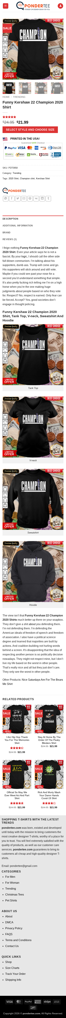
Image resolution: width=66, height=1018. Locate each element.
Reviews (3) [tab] (10, 239)
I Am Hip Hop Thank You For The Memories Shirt (17, 740)
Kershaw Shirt (43, 178)
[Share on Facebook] (12, 198)
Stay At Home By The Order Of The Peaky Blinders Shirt (49, 740)
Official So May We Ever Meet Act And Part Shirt (17, 795)
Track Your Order (15, 973)
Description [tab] (10, 219)
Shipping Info (13, 979)
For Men (10, 876)
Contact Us (12, 946)
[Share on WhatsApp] (5, 198)
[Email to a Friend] (24, 198)
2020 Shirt (14, 178)
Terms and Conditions (18, 940)
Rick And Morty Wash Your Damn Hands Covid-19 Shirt (49, 795)
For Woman (12, 882)
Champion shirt (27, 178)
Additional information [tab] (18, 225)
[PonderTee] (14, 191)
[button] (5, 6)
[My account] (60, 6)
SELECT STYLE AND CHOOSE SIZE (30, 129)
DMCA (9, 922)
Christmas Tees (14, 894)
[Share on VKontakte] (36, 198)
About (8, 916)
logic (24, 256)
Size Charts (12, 967)
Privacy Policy (13, 928)
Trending (19, 97)
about (32, 624)
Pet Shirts (11, 900)
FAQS (9, 934)
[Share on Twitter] (18, 198)
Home (6, 97)
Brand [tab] (6, 232)
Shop (8, 962)
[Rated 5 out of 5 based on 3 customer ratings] (33, 117)
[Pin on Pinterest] (30, 198)
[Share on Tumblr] (48, 198)
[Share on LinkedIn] (42, 198)
